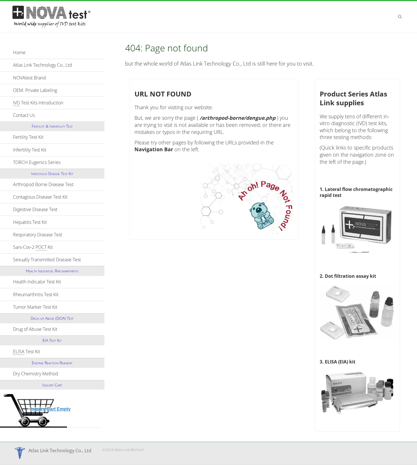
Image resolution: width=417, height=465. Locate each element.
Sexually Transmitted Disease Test (58, 259)
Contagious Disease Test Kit (58, 197)
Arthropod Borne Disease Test (58, 184)
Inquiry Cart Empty (50, 409)
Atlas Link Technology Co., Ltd (42, 65)
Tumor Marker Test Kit (58, 307)
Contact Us (24, 115)
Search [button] (400, 16)
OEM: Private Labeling (35, 90)
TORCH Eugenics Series (58, 162)
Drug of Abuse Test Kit (58, 329)
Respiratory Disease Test (58, 235)
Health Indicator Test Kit (58, 282)
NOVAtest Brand (29, 78)
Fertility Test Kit (53, 137)
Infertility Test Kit (54, 150)
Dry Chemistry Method (58, 374)
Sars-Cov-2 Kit (57, 247)
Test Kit (51, 351)
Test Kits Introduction (38, 103)
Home (19, 52)
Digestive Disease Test (58, 209)
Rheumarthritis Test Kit (58, 294)
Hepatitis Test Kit (54, 222)
